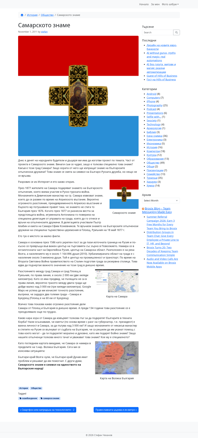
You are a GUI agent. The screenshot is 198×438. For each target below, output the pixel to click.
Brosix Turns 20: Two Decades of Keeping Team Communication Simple (162, 251)
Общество (47, 15)
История (32, 15)
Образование (155, 158)
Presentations (155, 113)
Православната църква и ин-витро (115, 409)
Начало (144, 4)
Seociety (152, 120)
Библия (151, 132)
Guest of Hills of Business (162, 75)
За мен (155, 4)
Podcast (151, 109)
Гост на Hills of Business (161, 79)
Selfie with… (154, 116)
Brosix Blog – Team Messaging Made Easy (157, 210)
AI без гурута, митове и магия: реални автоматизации (161, 68)
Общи (150, 166)
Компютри (153, 151)
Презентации (155, 170)
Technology (154, 124)
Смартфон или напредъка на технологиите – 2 (48, 409)
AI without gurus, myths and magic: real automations (161, 56)
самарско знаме (51, 398)
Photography (154, 105)
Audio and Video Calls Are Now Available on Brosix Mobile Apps (162, 262)
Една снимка (154, 136)
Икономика (154, 143)
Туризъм (152, 178)
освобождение (29, 398)
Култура (152, 155)
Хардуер (152, 181)
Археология (154, 128)
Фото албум (169, 4)
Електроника (155, 139)
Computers (153, 97)
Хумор (151, 185)
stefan (44, 31)
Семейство (153, 174)
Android (151, 94)
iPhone (151, 101)
